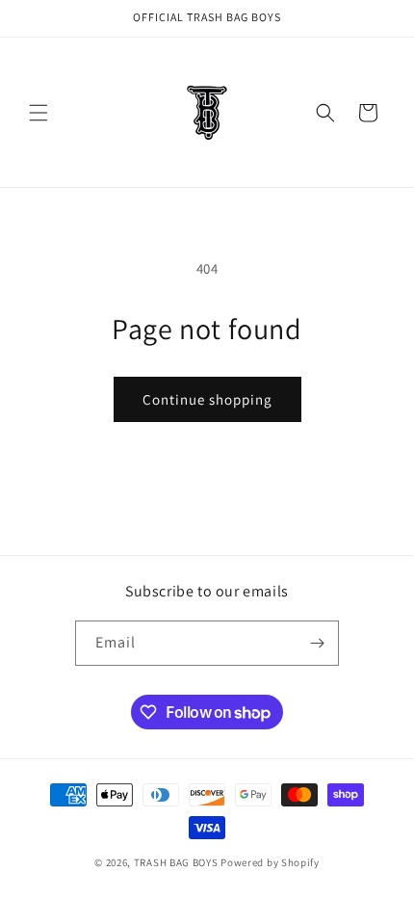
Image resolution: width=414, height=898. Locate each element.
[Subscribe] (317, 643)
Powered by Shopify (270, 862)
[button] (38, 113)
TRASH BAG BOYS (176, 862)
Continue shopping (207, 399)
